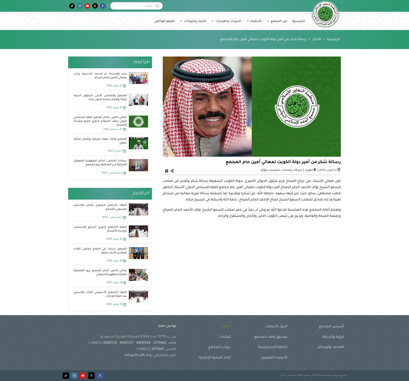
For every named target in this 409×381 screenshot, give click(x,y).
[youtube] (83, 375)
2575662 (159, 343)
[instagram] (74, 375)
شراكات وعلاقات (292, 170)
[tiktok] (66, 375)
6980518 (110, 343)
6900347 (126, 343)
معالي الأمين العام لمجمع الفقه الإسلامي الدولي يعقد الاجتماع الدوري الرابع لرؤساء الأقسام (100, 121)
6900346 (143, 343)
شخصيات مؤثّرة (270, 170)
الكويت (309, 170)
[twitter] (91, 375)
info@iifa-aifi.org (138, 355)
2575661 (158, 349)
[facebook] (100, 375)
